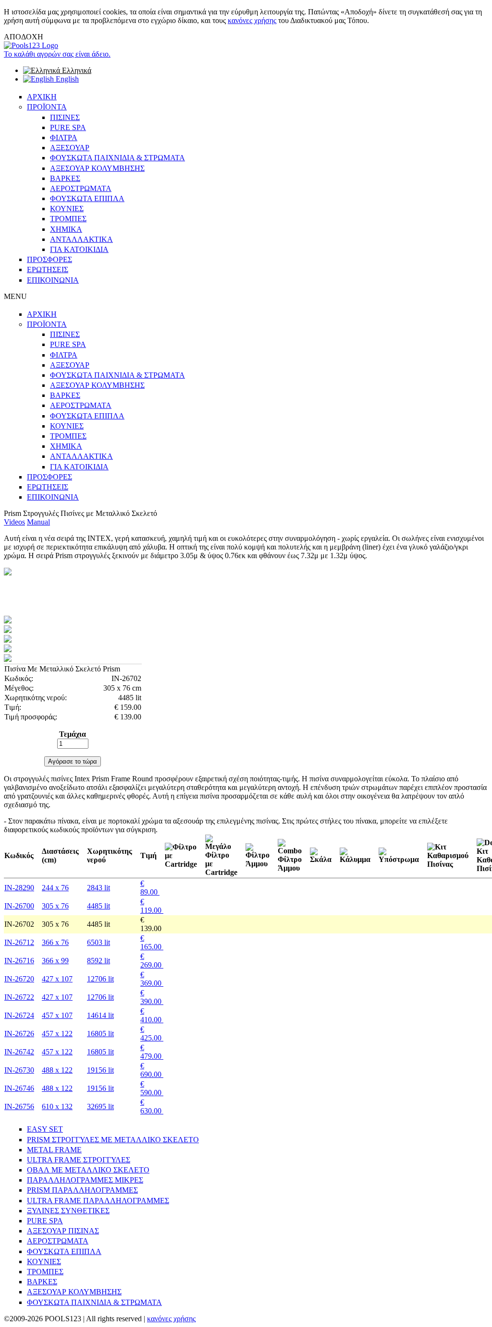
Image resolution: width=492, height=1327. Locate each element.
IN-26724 (19, 1015)
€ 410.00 (151, 1015)
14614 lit (100, 1015)
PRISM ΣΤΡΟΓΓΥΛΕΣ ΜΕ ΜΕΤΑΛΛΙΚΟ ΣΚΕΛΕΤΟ (113, 1140)
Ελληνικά (75, 70)
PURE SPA (68, 127)
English (66, 79)
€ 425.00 (151, 1033)
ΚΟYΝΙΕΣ (44, 1261)
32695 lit (100, 1106)
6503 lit (98, 942)
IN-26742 (19, 1052)
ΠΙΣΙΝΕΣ (65, 117)
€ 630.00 (151, 1106)
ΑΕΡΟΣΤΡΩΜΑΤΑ (80, 188)
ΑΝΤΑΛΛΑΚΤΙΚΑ (81, 239)
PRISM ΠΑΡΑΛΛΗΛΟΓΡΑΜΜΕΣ (82, 1190)
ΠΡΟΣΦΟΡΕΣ (49, 259)
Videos (14, 522)
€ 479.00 (151, 1051)
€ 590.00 (151, 1088)
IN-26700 (19, 906)
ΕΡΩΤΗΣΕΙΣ (47, 269)
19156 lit (100, 1070)
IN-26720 (19, 979)
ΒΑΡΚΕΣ (65, 178)
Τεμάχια (72, 734)
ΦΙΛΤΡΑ (63, 137)
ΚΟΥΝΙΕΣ (67, 208)
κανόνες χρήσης (252, 20)
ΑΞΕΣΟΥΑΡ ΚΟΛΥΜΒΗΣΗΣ (97, 168)
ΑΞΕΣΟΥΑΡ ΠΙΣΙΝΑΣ (63, 1231)
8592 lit (98, 960)
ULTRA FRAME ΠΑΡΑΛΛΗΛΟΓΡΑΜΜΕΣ (98, 1200)
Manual (38, 522)
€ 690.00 (151, 1070)
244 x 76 (55, 888)
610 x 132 (57, 1106)
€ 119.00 (151, 905)
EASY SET (45, 1129)
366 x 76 (55, 942)
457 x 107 (57, 1015)
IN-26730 (19, 1070)
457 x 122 (57, 1033)
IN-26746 (19, 1088)
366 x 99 (55, 960)
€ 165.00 (151, 942)
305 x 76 (55, 906)
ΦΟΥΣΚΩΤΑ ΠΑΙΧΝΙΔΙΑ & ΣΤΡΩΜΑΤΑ (117, 158)
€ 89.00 (150, 887)
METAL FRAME (54, 1150)
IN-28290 (19, 888)
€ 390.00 (151, 997)
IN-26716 (19, 960)
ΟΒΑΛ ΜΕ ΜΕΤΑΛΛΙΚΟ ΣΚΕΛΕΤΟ (88, 1170)
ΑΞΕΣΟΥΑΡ (69, 147)
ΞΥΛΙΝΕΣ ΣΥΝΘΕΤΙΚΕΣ (68, 1211)
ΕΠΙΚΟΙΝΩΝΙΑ (53, 280)
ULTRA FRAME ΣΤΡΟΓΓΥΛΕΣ (78, 1160)
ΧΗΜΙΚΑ (66, 229)
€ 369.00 (151, 978)
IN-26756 (19, 1106)
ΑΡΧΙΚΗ (42, 97)
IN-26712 (19, 942)
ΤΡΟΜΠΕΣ (68, 219)
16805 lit (100, 1033)
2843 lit (98, 888)
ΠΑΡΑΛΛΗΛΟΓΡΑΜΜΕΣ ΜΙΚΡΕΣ (85, 1180)
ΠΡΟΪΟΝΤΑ (47, 107)
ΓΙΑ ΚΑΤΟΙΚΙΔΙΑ (79, 249)
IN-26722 (19, 997)
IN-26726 (19, 1033)
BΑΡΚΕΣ (42, 1282)
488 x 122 (57, 1070)
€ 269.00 (151, 960)
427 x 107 (57, 979)
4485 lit (98, 906)
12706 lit (100, 979)
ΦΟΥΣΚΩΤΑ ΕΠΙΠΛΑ (87, 198)
